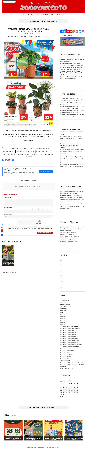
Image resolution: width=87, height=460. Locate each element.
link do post (6, 272)
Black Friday (63, 310)
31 (63, 394)
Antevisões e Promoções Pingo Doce (70, 328)
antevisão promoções (24, 154)
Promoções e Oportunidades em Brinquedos (72, 364)
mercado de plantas (9, 151)
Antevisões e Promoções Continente (70, 330)
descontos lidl (20, 151)
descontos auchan (73, 241)
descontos (39, 148)
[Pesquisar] (14, 1)
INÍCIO (43, 21)
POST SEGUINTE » (52, 21)
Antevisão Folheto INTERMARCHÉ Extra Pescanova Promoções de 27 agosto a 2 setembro (71, 72)
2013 (61, 286)
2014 (61, 284)
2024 (61, 264)
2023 (61, 266)
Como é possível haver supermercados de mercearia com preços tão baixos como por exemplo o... (71, 166)
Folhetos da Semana (48, 14)
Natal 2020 (63, 324)
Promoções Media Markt (66, 354)
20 (72, 390)
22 (77, 390)
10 (63, 389)
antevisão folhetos (15, 148)
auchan (65, 241)
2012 (61, 288)
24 (63, 392)
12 (69, 389)
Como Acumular (64, 302)
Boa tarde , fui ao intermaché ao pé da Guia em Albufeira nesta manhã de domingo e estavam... (72, 151)
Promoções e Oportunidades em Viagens (71, 362)
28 (74, 392)
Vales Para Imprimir (65, 306)
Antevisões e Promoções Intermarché (70, 336)
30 (61, 394)
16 (61, 390)
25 (66, 392)
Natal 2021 (63, 322)
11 (66, 389)
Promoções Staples (65, 358)
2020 (61, 272)
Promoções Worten (65, 356)
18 (66, 390)
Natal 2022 (63, 320)
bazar (70, 234)
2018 (61, 276)
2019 (61, 274)
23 (61, 392)
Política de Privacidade (66, 368)
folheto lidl (46, 148)
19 (69, 390)
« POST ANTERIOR (33, 21)
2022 (61, 268)
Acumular (31, 14)
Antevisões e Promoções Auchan (69, 338)
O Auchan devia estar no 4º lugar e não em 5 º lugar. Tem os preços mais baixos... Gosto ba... (72, 158)
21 (74, 390)
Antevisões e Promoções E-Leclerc (69, 342)
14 (74, 389)
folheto (5, 154)
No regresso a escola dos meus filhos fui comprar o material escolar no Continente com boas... (71, 138)
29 (77, 392)
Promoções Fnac (64, 348)
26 (69, 392)
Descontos (60, 14)
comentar (13, 272)
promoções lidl (30, 151)
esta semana (12, 154)
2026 (61, 260)
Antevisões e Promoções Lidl (68, 332)
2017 (61, 278)
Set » (64, 396)
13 (72, 389)
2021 (61, 270)
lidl (7, 148)
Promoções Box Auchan (66, 352)
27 (72, 392)
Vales (38, 14)
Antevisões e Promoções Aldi (68, 334)
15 (77, 389)
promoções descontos (46, 154)
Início (25, 14)
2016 (61, 280)
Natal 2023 (63, 318)
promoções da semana (43, 151)
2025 (61, 262)
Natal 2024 (63, 314)
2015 (61, 282)
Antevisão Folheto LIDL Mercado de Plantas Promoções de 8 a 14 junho (29, 30)
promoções (35, 154)
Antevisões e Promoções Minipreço (69, 340)
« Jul (61, 396)
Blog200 (10, 130)
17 (63, 390)
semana (24, 148)
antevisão (31, 148)
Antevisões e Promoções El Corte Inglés (71, 344)
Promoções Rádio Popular (67, 350)
